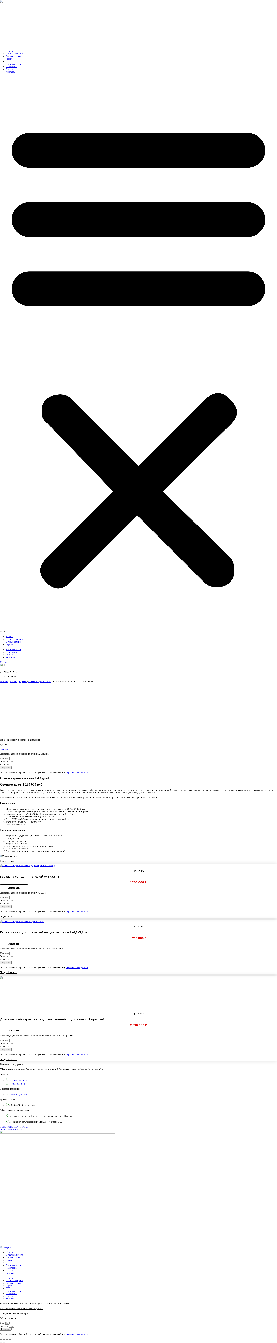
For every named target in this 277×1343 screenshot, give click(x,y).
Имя (2, 758)
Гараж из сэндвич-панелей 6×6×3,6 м (29, 876)
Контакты (10, 72)
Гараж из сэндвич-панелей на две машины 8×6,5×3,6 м (43, 932)
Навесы (9, 51)
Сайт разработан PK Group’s (14, 1313)
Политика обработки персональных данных (21, 1308)
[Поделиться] (4, 1339)
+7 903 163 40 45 (8, 676)
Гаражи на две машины (39, 681)
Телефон (4, 761)
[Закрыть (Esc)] (1, 1339)
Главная (4, 681)
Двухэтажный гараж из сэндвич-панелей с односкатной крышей (52, 1019)
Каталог (13, 681)
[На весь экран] (7, 1339)
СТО (8, 61)
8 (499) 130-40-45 (8, 671)
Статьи (9, 69)
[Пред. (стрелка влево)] (1, 1342)
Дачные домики (13, 56)
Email (3, 764)
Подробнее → (8, 916)
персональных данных (77, 772)
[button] (138, 354)
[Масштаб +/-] (10, 1339)
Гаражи (9, 59)
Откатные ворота (14, 53)
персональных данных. (77, 1334)
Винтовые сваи (13, 64)
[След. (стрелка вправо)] (4, 1342)
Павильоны (11, 66)
